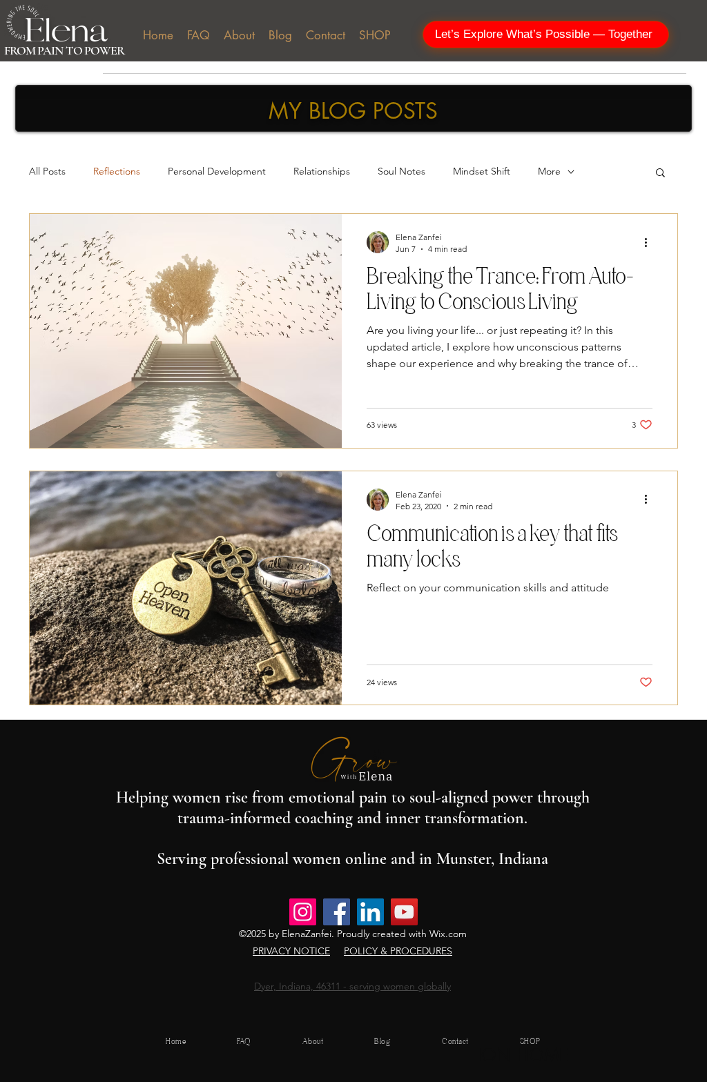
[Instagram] (302, 911)
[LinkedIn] (370, 911)
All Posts (47, 171)
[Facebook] (336, 911)
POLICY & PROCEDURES (398, 951)
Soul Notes (401, 171)
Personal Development (217, 171)
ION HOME (522, 1055)
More (549, 171)
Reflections (116, 171)
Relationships (321, 171)
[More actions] (650, 242)
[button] (660, 173)
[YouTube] (404, 911)
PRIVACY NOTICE (291, 951)
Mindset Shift (481, 171)
